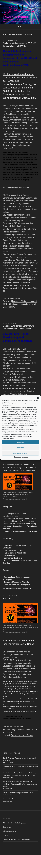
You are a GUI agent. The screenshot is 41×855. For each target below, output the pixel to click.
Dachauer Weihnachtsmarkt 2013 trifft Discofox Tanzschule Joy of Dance (20, 304)
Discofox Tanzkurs (9, 799)
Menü (21, 27)
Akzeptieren (20, 442)
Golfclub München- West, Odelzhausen (19, 670)
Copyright (6, 835)
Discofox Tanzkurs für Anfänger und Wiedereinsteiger (20, 767)
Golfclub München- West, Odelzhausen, (19, 202)
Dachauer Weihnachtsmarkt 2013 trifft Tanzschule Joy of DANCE (19, 44)
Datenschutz (17, 457)
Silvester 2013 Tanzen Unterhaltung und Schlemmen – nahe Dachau (18, 327)
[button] (38, 398)
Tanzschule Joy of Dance (22, 735)
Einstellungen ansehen (20, 453)
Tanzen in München (17, 17)
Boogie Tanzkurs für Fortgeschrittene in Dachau (18, 793)
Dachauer (18, 74)
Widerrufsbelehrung (9, 831)
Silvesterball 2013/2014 (20, 588)
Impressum (25, 457)
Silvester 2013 (9, 598)
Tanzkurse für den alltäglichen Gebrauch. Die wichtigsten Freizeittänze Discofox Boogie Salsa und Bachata (20, 783)
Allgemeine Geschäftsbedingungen (14, 823)
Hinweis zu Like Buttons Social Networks (16, 839)
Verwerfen (20, 447)
